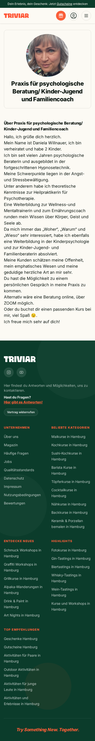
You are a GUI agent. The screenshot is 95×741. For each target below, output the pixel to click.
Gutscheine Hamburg (21, 647)
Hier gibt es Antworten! (23, 402)
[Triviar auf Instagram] (9, 372)
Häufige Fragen (16, 453)
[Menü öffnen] (86, 16)
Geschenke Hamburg (21, 639)
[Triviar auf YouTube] (21, 372)
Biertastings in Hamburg (70, 567)
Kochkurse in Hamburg (69, 445)
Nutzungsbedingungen (22, 495)
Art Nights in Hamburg (22, 615)
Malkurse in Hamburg (68, 436)
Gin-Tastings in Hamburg (71, 558)
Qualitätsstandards (19, 470)
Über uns (11, 436)
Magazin (11, 445)
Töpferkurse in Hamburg (70, 481)
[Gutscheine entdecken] (61, 16)
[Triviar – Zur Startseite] (16, 15)
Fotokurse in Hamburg (68, 550)
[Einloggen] (73, 16)
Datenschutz (14, 478)
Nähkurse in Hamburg (68, 504)
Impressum (12, 486)
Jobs (8, 461)
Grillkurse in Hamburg (21, 578)
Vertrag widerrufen (21, 412)
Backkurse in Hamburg (69, 512)
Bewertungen (14, 503)
